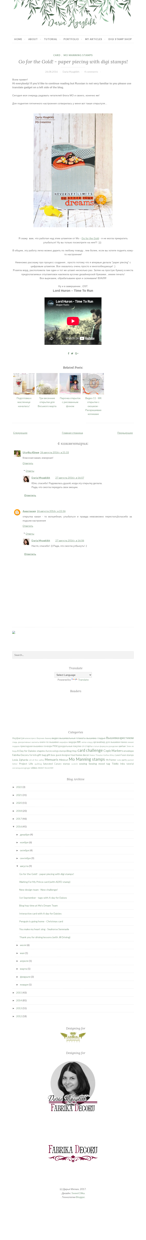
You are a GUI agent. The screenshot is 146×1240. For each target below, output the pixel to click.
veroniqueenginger (21, 768)
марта (24, 968)
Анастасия (29, 511)
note (119, 760)
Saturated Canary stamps (56, 763)
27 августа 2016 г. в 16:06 (69, 540)
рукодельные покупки (69, 746)
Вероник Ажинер (44, 738)
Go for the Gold (90, 238)
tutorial (130, 763)
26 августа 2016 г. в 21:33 (54, 452)
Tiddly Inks (118, 763)
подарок (16, 746)
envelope (128, 750)
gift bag (41, 754)
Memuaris (51, 759)
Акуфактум (18, 738)
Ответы (30, 470)
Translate (83, 679)
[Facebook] (21, 637)
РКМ (55, 746)
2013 (19, 1008)
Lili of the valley (36, 760)
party (124, 760)
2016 (19, 826)
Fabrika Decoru (20, 754)
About (33, 39)
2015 (19, 992)
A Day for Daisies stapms (31, 750)
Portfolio (71, 39)
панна (124, 742)
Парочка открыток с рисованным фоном (70, 402)
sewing (83, 763)
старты (88, 746)
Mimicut (63, 759)
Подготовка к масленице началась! (24, 402)
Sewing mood (97, 763)
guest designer (63, 755)
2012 (19, 1016)
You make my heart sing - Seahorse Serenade (44, 929)
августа (24, 865)
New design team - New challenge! (38, 889)
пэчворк (47, 746)
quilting (38, 764)
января (24, 984)
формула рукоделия (109, 746)
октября (25, 850)
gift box (50, 754)
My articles (93, 39)
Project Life (26, 763)
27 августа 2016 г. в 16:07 (69, 477)
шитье (122, 746)
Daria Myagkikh (41, 477)
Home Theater (96, 755)
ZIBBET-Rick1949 (45, 768)
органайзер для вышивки (106, 742)
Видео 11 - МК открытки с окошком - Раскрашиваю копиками (93, 406)
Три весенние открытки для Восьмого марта (47, 402)
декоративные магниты (28, 742)
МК (79, 741)
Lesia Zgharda (20, 759)
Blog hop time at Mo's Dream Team (38, 905)
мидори (73, 742)
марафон (63, 742)
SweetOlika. (78, 1193)
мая (22, 953)
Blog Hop (72, 750)
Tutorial (50, 39)
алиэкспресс (30, 738)
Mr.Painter (111, 760)
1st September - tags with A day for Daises (43, 897)
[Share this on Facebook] (68, 353)
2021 (19, 794)
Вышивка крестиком (120, 738)
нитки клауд (87, 742)
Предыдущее (125, 432)
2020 (19, 802)
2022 (19, 786)
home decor (82, 754)
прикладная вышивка (31, 746)
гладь (14, 742)
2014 (19, 1000)
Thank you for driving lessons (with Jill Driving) (44, 937)
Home (18, 39)
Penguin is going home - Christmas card (41, 921)
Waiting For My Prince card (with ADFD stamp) (44, 881)
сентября (25, 858)
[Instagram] (42, 638)
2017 (19, 818)
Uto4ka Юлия (31, 452)
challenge (94, 750)
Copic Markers (113, 751)
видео (55, 738)
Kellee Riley (108, 755)
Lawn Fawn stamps (124, 755)
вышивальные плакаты (72, 738)
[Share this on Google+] (76, 353)
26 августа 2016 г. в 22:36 (51, 511)
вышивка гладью (95, 738)
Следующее (20, 432)
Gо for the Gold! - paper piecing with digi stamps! (73, 61)
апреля (24, 960)
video (34, 767)
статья (96, 746)
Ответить (28, 463)
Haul (73, 755)
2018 (19, 810)
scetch (74, 764)
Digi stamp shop (120, 39)
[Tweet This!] (72, 353)
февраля (25, 976)
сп (83, 746)
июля (23, 945)
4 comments (91, 71)
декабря (25, 834)
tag (108, 763)
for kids (33, 755)
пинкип (130, 742)
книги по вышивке (49, 742)
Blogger (80, 1197)
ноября (24, 842)
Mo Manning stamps (78, 55)
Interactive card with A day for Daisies (40, 913)
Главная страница (72, 432)
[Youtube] (51, 640)
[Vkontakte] (31, 640)
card (57, 55)
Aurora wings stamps (55, 751)
